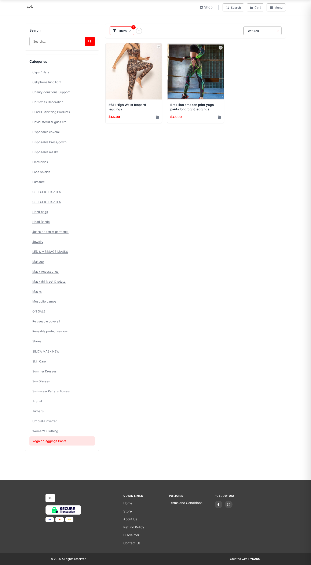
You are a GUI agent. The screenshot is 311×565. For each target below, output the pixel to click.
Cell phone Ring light (46, 82)
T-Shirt (37, 401)
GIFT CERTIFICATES (46, 192)
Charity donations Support (51, 92)
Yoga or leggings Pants (49, 441)
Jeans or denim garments (50, 231)
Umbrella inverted (44, 421)
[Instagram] (229, 504)
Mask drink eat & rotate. (49, 281)
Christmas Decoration (47, 102)
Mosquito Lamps (44, 301)
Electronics (40, 162)
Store (127, 511)
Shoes (36, 341)
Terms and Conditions (185, 503)
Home (127, 503)
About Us (130, 519)
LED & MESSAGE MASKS (50, 251)
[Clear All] (139, 31)
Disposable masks (45, 152)
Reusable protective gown (50, 331)
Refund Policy (133, 527)
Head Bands (41, 222)
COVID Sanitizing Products (51, 112)
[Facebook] (218, 504)
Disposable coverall (46, 132)
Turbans (38, 411)
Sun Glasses (41, 381)
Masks (37, 291)
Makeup (38, 261)
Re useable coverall (46, 321)
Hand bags (40, 212)
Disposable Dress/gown (49, 142)
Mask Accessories (45, 271)
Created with (245, 559)
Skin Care (39, 361)
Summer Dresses (44, 371)
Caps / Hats (40, 72)
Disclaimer (131, 535)
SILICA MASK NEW (45, 351)
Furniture (38, 182)
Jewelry (37, 241)
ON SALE (38, 311)
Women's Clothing (45, 431)
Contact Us (131, 543)
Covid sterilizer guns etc (49, 122)
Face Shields (41, 172)
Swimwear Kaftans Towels (51, 391)
